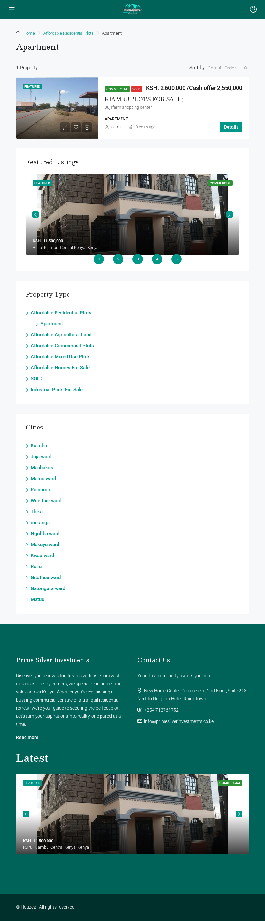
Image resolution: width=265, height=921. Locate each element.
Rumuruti (40, 489)
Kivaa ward (42, 555)
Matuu (37, 599)
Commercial (117, 89)
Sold (136, 89)
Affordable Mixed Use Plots (60, 357)
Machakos (42, 468)
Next (229, 214)
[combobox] (227, 68)
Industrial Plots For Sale (57, 390)
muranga (40, 522)
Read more (27, 737)
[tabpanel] (132, 214)
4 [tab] (157, 259)
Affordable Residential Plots (68, 33)
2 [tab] (118, 259)
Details (231, 127)
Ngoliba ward (45, 533)
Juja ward (41, 457)
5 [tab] (176, 259)
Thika (37, 511)
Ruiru (36, 566)
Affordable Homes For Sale (60, 368)
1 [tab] (99, 259)
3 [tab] (138, 259)
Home (29, 33)
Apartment (51, 324)
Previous (35, 214)
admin (116, 127)
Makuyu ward (45, 544)
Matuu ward (43, 479)
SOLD (37, 379)
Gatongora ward (48, 588)
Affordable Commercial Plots (62, 346)
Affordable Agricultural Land (61, 335)
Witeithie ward (46, 500)
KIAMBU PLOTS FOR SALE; (144, 99)
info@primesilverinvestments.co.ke (179, 721)
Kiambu (39, 446)
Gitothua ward (46, 577)
